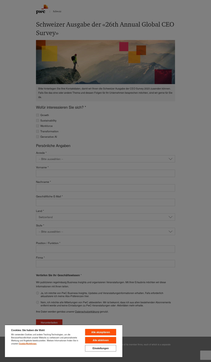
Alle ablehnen (101, 340)
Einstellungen (101, 348)
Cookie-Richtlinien (27, 343)
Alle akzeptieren (100, 332)
